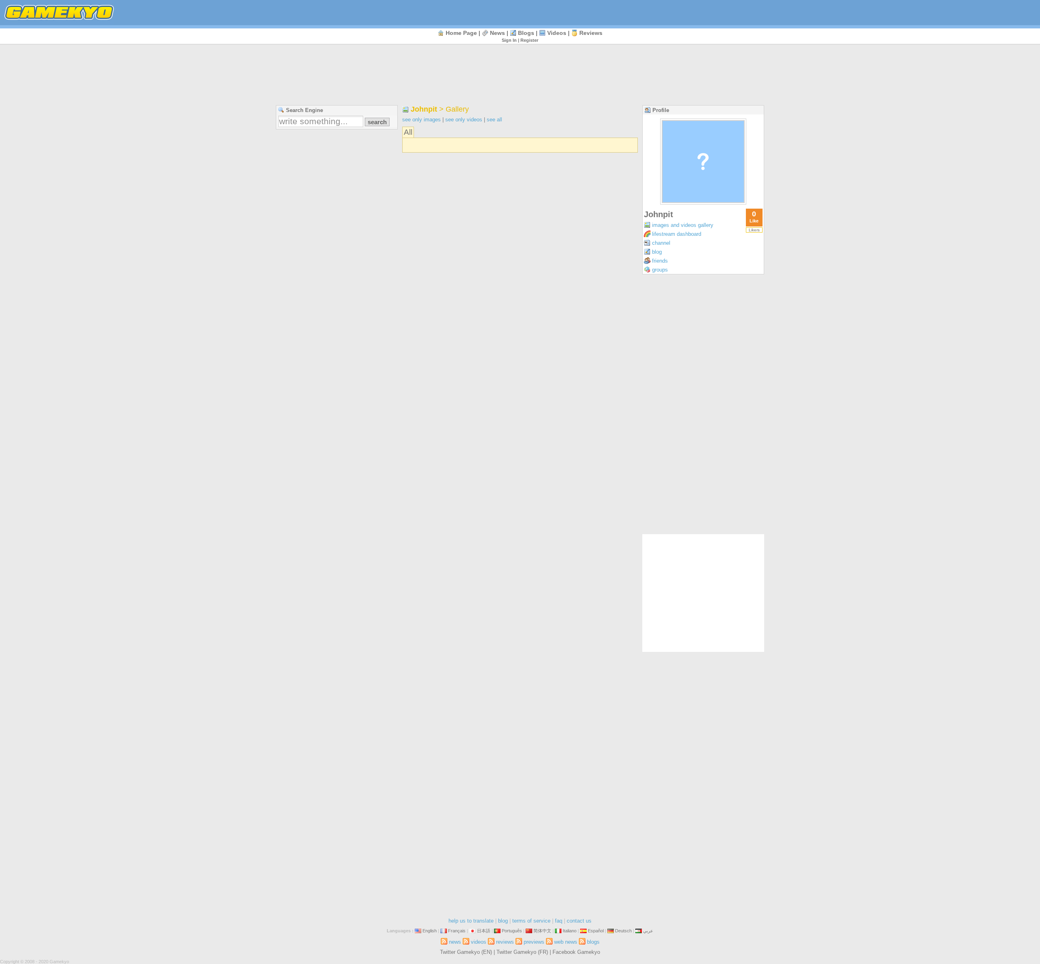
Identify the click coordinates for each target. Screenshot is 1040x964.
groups (660, 270)
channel (661, 243)
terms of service (531, 921)
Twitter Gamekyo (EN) (466, 952)
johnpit (424, 109)
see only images (421, 119)
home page (461, 33)
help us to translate (471, 921)
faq (558, 921)
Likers (754, 230)
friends (660, 261)
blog (657, 252)
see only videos (463, 119)
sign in (509, 40)
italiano (569, 930)
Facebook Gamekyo (576, 952)
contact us (579, 921)
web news (565, 942)
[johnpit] (703, 202)
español (596, 930)
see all (494, 119)
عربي (648, 930)
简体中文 (542, 930)
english (429, 930)
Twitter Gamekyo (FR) (522, 952)
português (512, 930)
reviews (590, 33)
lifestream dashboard (676, 234)
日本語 (483, 930)
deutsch (623, 930)
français (457, 930)
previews (534, 942)
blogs (526, 33)
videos (556, 33)
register (529, 40)
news (497, 33)
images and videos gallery (682, 225)
